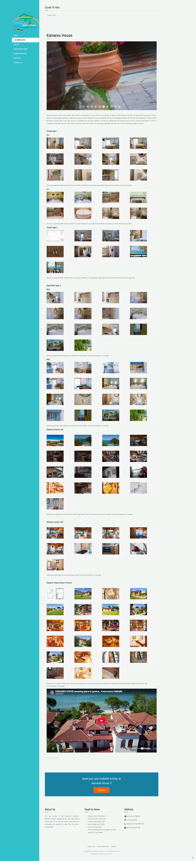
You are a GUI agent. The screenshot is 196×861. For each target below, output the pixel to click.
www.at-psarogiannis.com (100, 851)
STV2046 (115, 107)
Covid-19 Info (51, 15)
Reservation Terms (21, 49)
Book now (17, 58)
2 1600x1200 (111, 107)
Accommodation (19, 40)
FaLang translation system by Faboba (52, 758)
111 (107, 107)
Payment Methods (20, 54)
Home (15, 35)
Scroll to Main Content (103, 846)
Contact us (18, 63)
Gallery (17, 44)
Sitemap (113, 846)
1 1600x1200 (119, 107)
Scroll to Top (91, 846)
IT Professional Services (105, 854)
